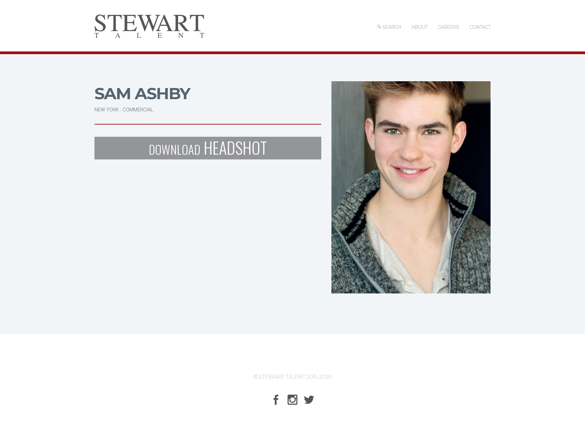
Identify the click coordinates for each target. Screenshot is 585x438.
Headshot (208, 148)
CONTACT (480, 27)
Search (391, 27)
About (419, 27)
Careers (448, 27)
